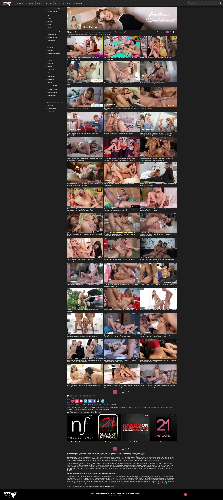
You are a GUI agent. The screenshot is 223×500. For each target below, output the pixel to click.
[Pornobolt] (7, 3)
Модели (39, 3)
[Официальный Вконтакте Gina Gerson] (90, 401)
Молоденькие (51, 34)
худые (93, 407)
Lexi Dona (103, 486)
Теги (56, 3)
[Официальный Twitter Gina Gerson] (85, 401)
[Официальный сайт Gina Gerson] (102, 401)
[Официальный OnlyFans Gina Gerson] (68, 401)
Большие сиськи (52, 89)
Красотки (50, 66)
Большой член (52, 92)
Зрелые (49, 21)
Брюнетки (50, 79)
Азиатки (50, 47)
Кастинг (49, 27)
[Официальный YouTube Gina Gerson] (81, 401)
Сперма (49, 60)
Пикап (49, 24)
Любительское (52, 37)
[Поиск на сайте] (221, 3)
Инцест (49, 18)
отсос (141, 407)
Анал (49, 44)
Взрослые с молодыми (55, 31)
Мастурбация (51, 95)
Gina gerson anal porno (102, 409)
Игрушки (50, 63)
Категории (29, 3)
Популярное (66, 3)
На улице (50, 105)
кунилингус (115, 407)
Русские (50, 15)
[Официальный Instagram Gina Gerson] (77, 401)
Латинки (50, 50)
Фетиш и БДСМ (52, 86)
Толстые (50, 57)
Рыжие (49, 82)
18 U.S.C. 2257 (112, 495)
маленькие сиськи (103, 407)
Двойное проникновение (55, 102)
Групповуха (51, 40)
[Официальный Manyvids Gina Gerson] (73, 400)
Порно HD (50, 111)
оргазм (147, 407)
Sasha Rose (110, 486)
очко (129, 407)
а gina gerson (168, 407)
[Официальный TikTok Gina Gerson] (98, 401)
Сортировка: (161, 32)
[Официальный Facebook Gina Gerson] (94, 401)
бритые (123, 407)
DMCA (120, 495)
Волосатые (51, 99)
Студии (48, 3)
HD (170, 32)
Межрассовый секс (53, 53)
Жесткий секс (51, 108)
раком (160, 407)
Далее (125, 392)
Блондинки (51, 76)
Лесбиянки (50, 69)
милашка (86, 407)
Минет (49, 73)
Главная (20, 3)
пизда (154, 407)
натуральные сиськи (74, 407)
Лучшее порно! (52, 11)
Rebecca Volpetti (94, 486)
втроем (135, 407)
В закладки (78, 3)
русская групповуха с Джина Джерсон (80, 409)
